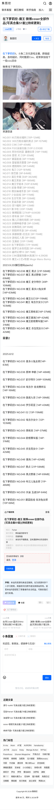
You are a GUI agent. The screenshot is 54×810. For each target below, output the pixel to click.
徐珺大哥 (38, 767)
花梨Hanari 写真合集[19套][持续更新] (19, 711)
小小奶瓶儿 (27, 767)
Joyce (14, 750)
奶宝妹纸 (41, 763)
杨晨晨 (47, 767)
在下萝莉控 (9, 53)
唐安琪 (20, 763)
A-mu (5, 745)
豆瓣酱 (6, 781)
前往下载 (46, 29)
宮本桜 (17, 767)
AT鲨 (19, 745)
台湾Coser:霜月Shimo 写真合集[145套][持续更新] (13, 624)
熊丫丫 (6, 776)
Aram (12, 745)
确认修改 (47, 644)
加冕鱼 (22, 759)
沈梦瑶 (36, 772)
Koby (22, 750)
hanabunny (39, 745)
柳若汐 (6, 772)
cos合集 (8, 29)
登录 (14, 560)
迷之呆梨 (32, 781)
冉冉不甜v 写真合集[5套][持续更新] (18, 730)
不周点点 (36, 754)
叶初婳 (12, 763)
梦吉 (13, 772)
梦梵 (19, 772)
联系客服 (6, 9)
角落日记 (45, 776)
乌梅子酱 (46, 754)
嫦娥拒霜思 (7, 767)
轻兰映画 (22, 781)
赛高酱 (14, 781)
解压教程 (19, 9)
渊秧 (43, 772)
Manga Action (32, 750)
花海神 (27, 776)
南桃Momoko (42, 759)
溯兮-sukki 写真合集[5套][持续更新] (19, 705)
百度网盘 (9, 569)
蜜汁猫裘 (35, 776)
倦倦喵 (14, 759)
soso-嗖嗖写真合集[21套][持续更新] (19, 724)
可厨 (5, 763)
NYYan (43, 750)
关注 (37, 38)
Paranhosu (7, 754)
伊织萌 (6, 759)
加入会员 (43, 9)
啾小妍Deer (30, 763)
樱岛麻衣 (27, 772)
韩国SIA (42, 781)
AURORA (28, 745)
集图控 (35, 791)
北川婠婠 (30, 759)
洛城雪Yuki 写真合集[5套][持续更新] (19, 718)
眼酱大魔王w (16, 776)
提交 (47, 678)
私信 (47, 38)
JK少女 (6, 750)
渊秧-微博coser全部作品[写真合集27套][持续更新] (40, 624)
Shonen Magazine (22, 754)
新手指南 (31, 9)
